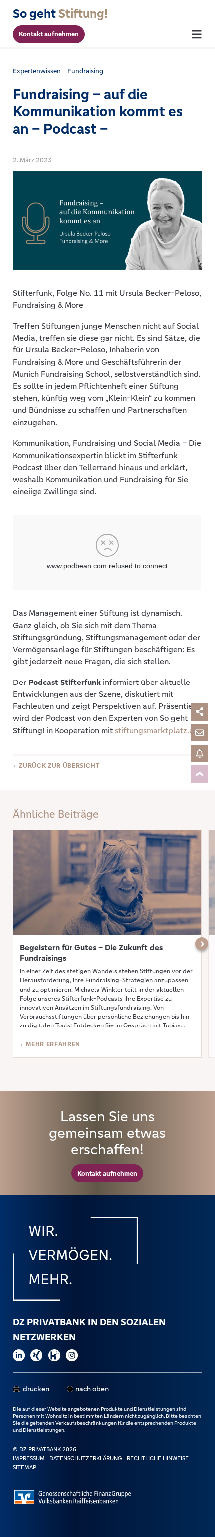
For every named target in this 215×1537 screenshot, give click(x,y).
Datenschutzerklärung (86, 1458)
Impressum (29, 1458)
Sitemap (24, 1467)
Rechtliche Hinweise (158, 1458)
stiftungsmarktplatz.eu (156, 730)
